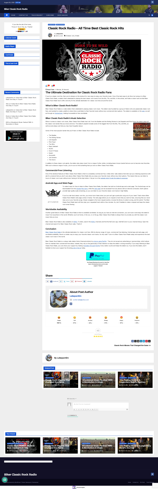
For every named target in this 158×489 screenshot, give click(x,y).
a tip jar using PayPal (99, 241)
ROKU (75, 222)
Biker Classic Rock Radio (15, 9)
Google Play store (82, 188)
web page (97, 188)
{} (94, 409)
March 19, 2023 (88, 450)
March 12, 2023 (126, 450)
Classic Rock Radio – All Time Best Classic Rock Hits (21, 447)
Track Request (37, 15)
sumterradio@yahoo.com (81, 300)
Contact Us (23, 15)
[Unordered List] (86, 409)
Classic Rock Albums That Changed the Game (131, 345)
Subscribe (50, 15)
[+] (97, 409)
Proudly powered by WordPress (12, 482)
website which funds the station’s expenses (114, 178)
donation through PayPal (92, 246)
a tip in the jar (76, 248)
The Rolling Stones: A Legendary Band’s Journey (132, 381)
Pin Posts (142, 482)
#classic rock (70, 36)
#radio (77, 36)
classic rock (51, 24)
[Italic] (76, 409)
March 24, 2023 (14, 450)
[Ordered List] (83, 409)
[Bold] (74, 409)
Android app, (59, 113)
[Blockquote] (88, 409)
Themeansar (35, 482)
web (143, 111)
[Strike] (81, 409)
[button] (149, 15)
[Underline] (79, 409)
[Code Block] (90, 409)
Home (13, 15)
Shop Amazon (62, 15)
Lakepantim (59, 33)
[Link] (93, 409)
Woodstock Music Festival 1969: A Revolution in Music (97, 381)
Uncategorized (60, 24)
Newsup (28, 482)
